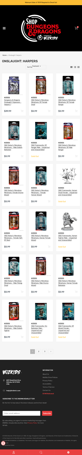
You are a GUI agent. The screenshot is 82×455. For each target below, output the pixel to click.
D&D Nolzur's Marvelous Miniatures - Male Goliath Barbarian (13, 147)
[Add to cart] (22, 111)
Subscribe (47, 413)
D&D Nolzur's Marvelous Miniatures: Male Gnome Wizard (40, 283)
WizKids (7, 97)
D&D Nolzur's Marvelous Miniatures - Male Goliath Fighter (13, 328)
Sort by (29, 67)
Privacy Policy (32, 423)
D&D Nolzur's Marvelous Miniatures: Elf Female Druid (40, 102)
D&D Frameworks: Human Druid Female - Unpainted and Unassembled (67, 192)
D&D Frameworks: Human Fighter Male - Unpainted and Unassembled (67, 238)
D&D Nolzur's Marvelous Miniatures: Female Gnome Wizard (13, 192)
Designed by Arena (8, 445)
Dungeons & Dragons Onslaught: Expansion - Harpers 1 (12, 102)
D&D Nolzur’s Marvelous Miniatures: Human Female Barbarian (68, 283)
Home (5, 55)
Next (50, 351)
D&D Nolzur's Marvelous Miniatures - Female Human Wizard (40, 192)
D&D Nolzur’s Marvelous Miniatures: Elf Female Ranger (67, 102)
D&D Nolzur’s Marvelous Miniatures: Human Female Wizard (40, 238)
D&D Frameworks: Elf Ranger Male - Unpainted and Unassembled (40, 147)
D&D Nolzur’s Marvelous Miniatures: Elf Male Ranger (67, 147)
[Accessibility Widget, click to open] (3, 443)
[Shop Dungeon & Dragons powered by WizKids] (41, 28)
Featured (35, 66)
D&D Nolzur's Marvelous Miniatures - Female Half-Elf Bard (13, 238)
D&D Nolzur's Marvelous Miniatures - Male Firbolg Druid (13, 283)
